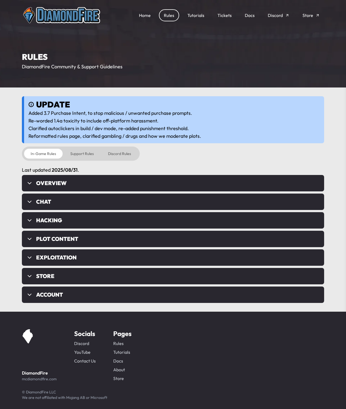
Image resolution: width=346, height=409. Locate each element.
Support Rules (82, 153)
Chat (43, 201)
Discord (81, 343)
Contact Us (85, 361)
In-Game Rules (43, 153)
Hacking (49, 220)
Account (49, 294)
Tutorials (121, 352)
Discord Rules (119, 153)
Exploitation (56, 257)
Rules (118, 343)
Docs (118, 361)
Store (45, 276)
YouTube (82, 352)
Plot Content (57, 238)
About (119, 369)
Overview (51, 183)
